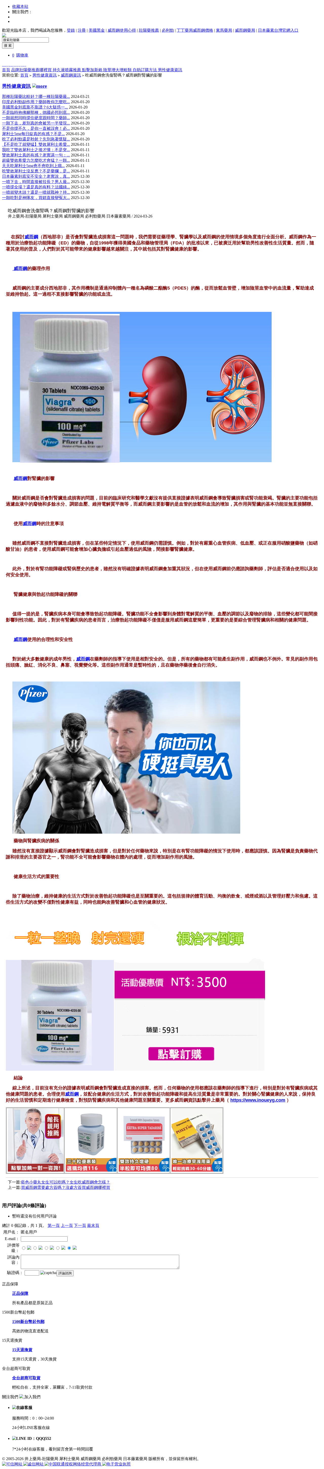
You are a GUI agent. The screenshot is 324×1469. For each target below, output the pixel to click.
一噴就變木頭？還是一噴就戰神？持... (36, 192)
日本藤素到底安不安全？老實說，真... (36, 176)
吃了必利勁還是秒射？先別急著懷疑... (36, 139)
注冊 (82, 30)
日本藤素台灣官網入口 (278, 30)
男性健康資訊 (170, 70)
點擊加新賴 (92, 70)
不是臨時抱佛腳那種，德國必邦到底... (36, 112)
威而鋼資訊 (71, 75)
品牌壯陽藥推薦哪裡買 (32, 70)
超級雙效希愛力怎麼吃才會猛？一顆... (36, 160)
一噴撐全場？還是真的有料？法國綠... (36, 187)
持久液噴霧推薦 (67, 70)
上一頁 (67, 1225)
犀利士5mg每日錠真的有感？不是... (33, 134)
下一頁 (80, 1225)
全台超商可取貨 (26, 1378)
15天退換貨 (22, 1350)
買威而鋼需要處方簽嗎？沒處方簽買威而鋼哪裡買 (65, 1187)
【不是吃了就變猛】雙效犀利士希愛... (36, 144)
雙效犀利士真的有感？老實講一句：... (36, 155)
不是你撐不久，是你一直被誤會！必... (36, 128)
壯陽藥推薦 (149, 30)
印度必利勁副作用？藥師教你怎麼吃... (36, 102)
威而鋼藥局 (245, 30)
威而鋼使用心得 (122, 30)
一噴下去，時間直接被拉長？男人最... (36, 182)
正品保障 (20, 1293)
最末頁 (93, 1225)
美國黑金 (97, 30)
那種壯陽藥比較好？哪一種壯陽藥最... (36, 96)
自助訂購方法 (145, 70)
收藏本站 (20, 6)
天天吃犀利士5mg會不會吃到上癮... (33, 166)
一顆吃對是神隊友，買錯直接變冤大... (36, 197)
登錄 (71, 30)
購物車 (22, 55)
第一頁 (54, 1225)
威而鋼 (20, 268)
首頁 (6, 70)
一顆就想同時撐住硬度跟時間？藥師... (36, 118)
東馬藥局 (224, 30)
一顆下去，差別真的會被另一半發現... (36, 123)
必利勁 (168, 30)
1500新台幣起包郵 (28, 1321)
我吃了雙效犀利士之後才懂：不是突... (36, 150)
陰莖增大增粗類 (118, 70)
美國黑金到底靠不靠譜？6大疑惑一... (35, 107)
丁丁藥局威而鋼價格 (195, 30)
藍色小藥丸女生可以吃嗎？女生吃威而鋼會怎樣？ (65, 1182)
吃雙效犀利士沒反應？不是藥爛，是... (36, 171)
